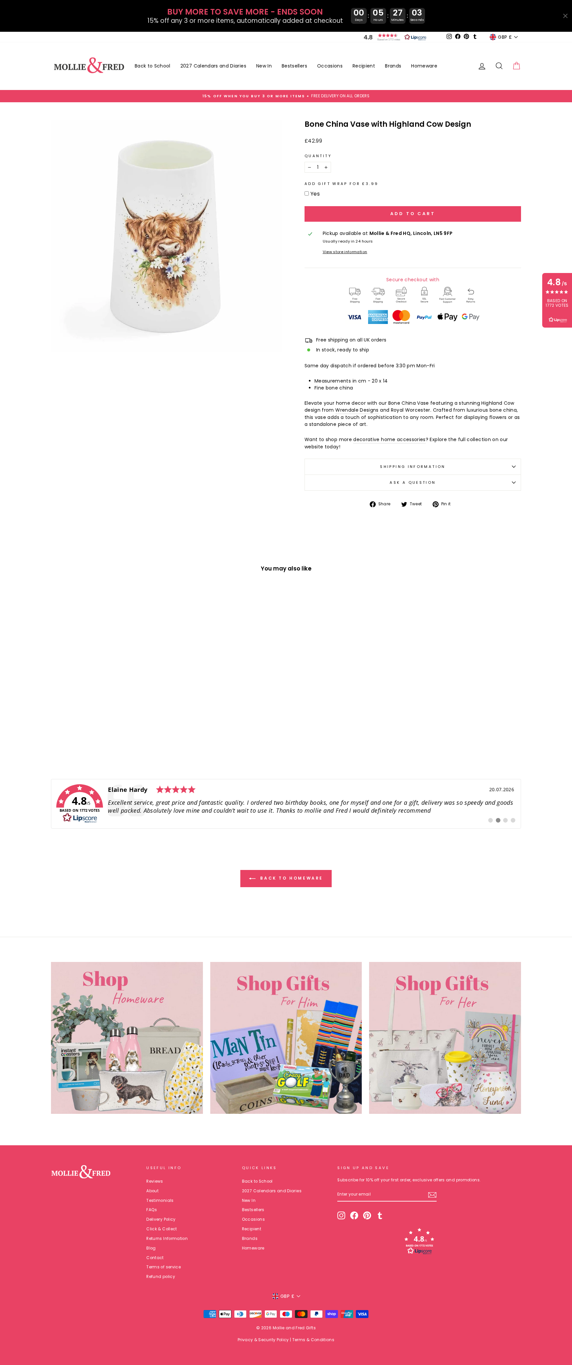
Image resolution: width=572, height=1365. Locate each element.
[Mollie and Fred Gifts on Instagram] (341, 1215)
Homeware (424, 66)
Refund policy (160, 1276)
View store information (345, 251)
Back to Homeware (290, 878)
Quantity (318, 156)
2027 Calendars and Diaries (213, 66)
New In (264, 66)
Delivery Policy (160, 1219)
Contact (155, 1257)
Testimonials (159, 1200)
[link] (286, 803)
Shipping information (412, 466)
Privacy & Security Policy (263, 1339)
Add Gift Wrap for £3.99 (341, 183)
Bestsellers (294, 66)
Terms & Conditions (313, 1339)
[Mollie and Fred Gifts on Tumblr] (380, 1215)
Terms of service (163, 1267)
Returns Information (167, 1238)
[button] (393, 37)
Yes (315, 194)
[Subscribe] (432, 1195)
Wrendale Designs (357, 410)
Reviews (154, 1181)
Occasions (330, 66)
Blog (151, 1248)
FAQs (151, 1209)
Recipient (364, 66)
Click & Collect (161, 1229)
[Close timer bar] (565, 16)
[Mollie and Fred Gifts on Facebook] (354, 1215)
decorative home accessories (389, 439)
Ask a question (413, 482)
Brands (393, 66)
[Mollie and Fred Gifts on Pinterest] (367, 1215)
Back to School (152, 66)
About (152, 1191)
